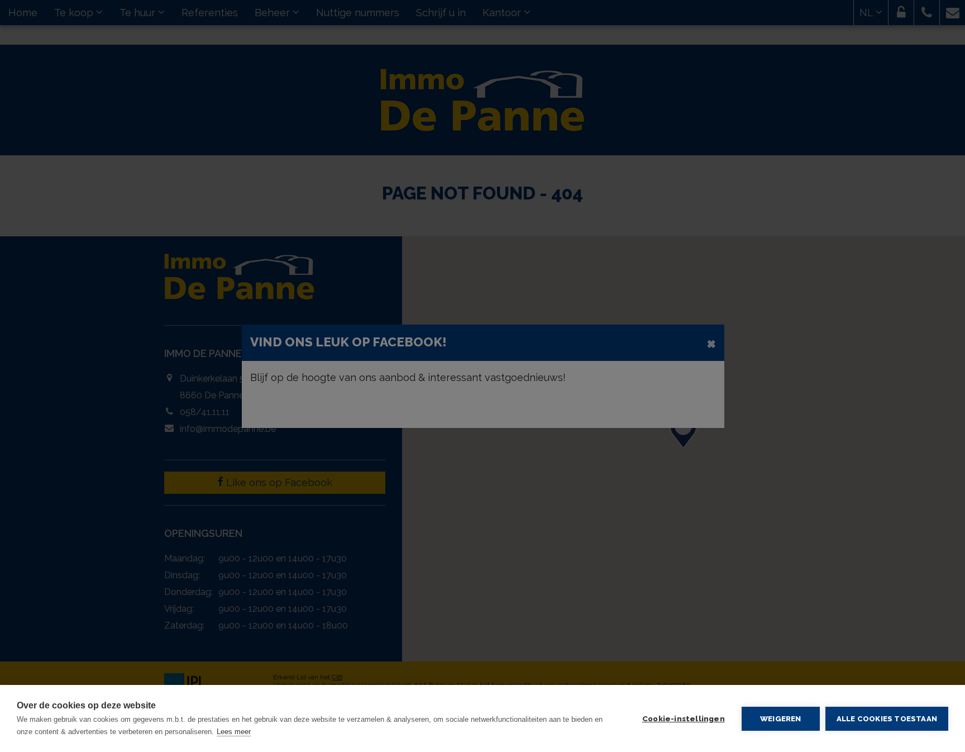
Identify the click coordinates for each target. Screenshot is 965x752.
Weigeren (780, 718)
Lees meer (234, 731)
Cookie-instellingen (683, 718)
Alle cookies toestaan (887, 719)
